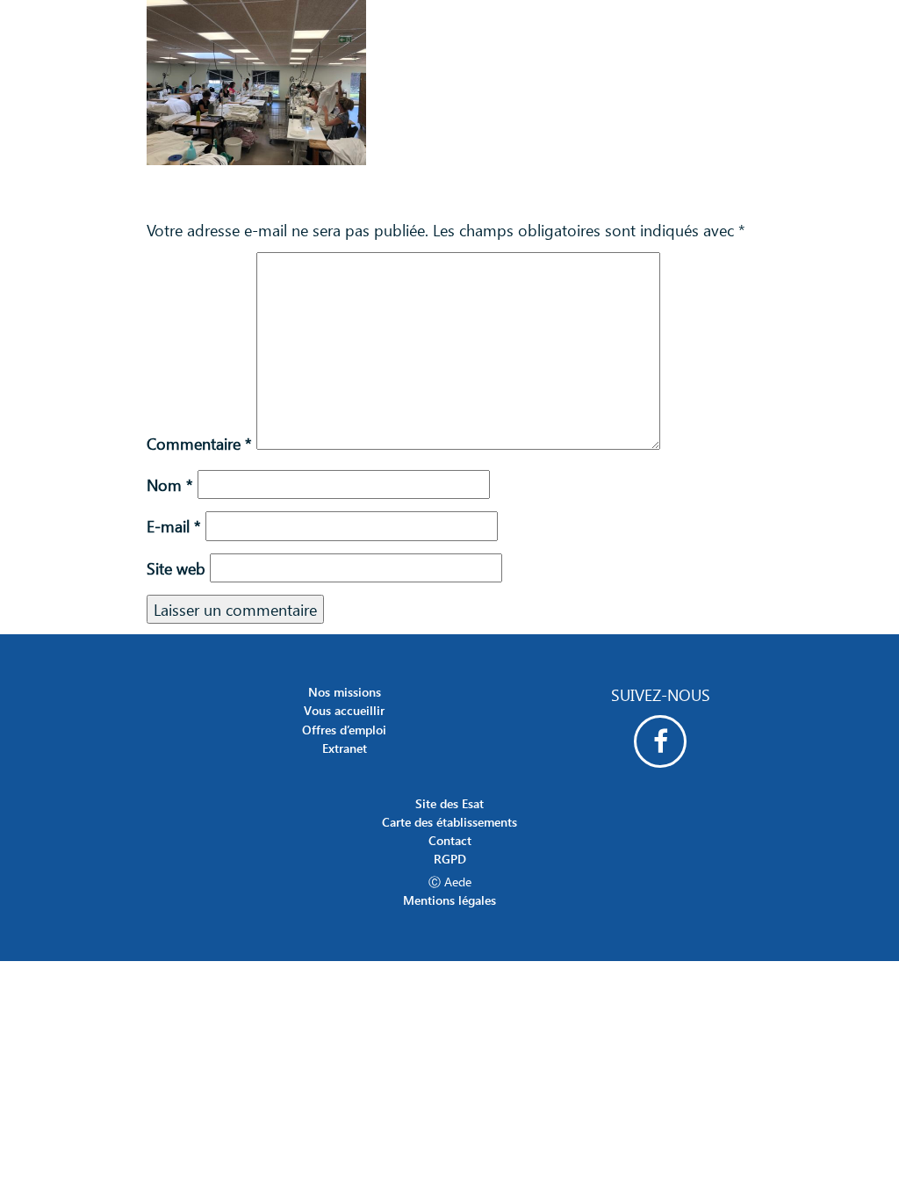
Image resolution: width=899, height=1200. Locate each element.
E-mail (174, 526)
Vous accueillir (344, 710)
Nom (170, 484)
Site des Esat (449, 803)
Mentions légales (449, 900)
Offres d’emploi (344, 729)
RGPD (450, 858)
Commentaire (199, 443)
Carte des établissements (449, 821)
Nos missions (344, 691)
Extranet (344, 748)
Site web (176, 568)
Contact (449, 840)
